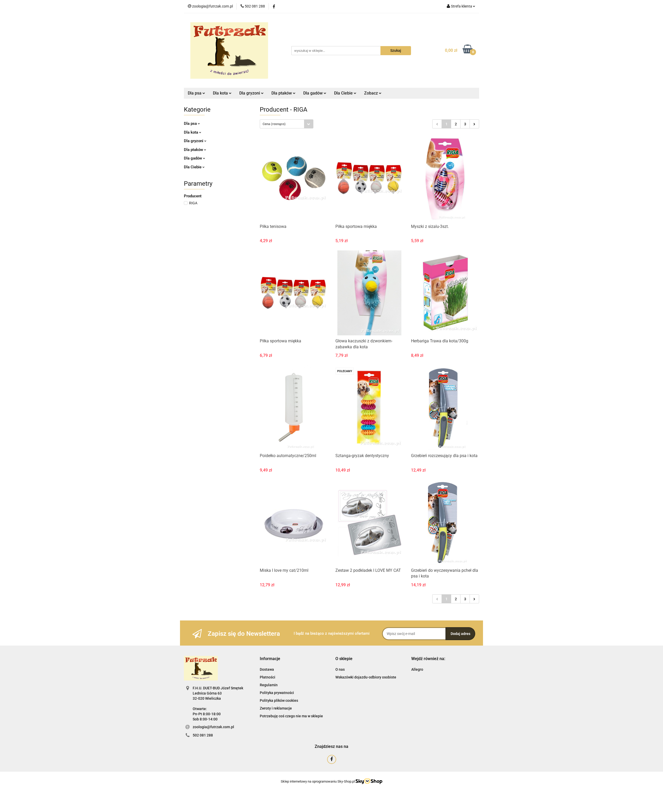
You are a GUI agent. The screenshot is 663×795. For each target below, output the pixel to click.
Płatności (267, 677)
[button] (270, 659)
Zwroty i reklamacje (276, 708)
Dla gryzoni (194, 141)
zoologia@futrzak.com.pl (213, 727)
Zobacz (371, 93)
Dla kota (191, 132)
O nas (340, 669)
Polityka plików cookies (279, 700)
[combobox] (286, 123)
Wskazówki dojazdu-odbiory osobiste (365, 677)
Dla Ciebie (193, 167)
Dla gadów (193, 158)
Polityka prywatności (277, 693)
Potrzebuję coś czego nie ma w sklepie (291, 716)
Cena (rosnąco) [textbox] (274, 124)
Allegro (417, 669)
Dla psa (191, 123)
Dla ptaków (194, 149)
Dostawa (267, 669)
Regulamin (269, 685)
